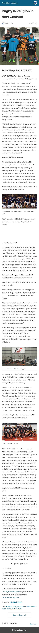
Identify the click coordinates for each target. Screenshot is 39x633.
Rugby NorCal (12, 608)
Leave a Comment (19, 615)
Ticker (19, 608)
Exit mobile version (19, 630)
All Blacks (9, 606)
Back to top (33, 624)
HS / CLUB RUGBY (16, 602)
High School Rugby (19, 606)
